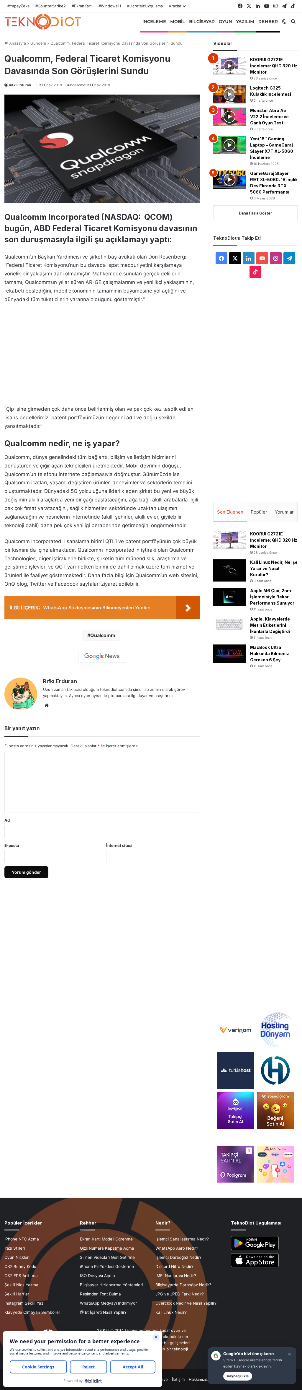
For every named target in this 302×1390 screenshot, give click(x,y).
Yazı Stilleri (14, 1248)
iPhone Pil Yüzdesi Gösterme (107, 1266)
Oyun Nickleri (16, 1257)
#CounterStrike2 (50, 6)
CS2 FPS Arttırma (21, 1275)
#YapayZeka (18, 6)
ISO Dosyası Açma (97, 1275)
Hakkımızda (199, 1379)
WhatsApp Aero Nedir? (176, 1248)
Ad (7, 820)
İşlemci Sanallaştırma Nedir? (182, 1239)
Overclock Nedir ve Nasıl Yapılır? (185, 1303)
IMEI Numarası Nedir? (175, 1275)
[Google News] (102, 656)
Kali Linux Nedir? (171, 1312)
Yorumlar (284, 512)
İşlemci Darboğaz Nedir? (178, 1257)
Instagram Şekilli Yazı (24, 1303)
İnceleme (154, 21)
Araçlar (175, 6)
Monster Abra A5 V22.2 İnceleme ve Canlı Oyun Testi (269, 116)
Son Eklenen (230, 512)
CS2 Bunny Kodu (20, 1266)
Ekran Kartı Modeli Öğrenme (106, 1239)
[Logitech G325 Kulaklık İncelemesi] (229, 94)
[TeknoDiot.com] (42, 22)
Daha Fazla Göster (255, 213)
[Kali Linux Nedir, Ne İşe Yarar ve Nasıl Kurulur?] (229, 570)
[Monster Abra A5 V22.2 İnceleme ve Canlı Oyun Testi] (229, 117)
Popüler (259, 512)
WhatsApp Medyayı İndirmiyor (108, 1303)
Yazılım (245, 21)
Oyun (225, 21)
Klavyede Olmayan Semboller (32, 1312)
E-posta (11, 845)
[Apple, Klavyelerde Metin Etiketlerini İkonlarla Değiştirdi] (229, 624)
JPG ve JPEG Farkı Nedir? (179, 1294)
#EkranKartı (82, 6)
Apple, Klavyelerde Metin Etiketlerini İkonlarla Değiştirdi (270, 625)
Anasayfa (17, 43)
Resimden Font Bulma (100, 1294)
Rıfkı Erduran (20, 85)
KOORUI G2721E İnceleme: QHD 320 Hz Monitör (273, 65)
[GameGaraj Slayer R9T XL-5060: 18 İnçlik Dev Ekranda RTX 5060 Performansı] (229, 179)
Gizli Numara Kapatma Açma (107, 1248)
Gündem (38, 43)
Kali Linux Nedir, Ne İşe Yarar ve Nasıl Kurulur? (274, 568)
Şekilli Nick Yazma (21, 1284)
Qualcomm (102, 635)
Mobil (177, 21)
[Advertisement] (102, 352)
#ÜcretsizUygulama (145, 6)
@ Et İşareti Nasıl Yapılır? (103, 1312)
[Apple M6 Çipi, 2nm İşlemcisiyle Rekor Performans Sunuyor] (229, 597)
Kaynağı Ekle (238, 1376)
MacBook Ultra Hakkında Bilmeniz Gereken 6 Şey (269, 653)
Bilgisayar (202, 21)
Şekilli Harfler (16, 1294)
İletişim (178, 1379)
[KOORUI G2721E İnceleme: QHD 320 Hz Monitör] (229, 66)
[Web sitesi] (46, 705)
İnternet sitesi (119, 845)
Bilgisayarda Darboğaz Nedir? (183, 1284)
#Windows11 (110, 6)
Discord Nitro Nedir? (174, 1266)
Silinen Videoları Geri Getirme (107, 1257)
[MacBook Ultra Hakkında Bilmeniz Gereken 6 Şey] (229, 653)
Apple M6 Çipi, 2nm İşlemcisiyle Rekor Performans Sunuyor (272, 596)
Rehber (268, 21)
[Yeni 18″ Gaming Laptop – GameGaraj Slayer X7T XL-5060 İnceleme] (229, 145)
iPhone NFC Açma (21, 1239)
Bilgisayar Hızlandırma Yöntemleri (111, 1284)
